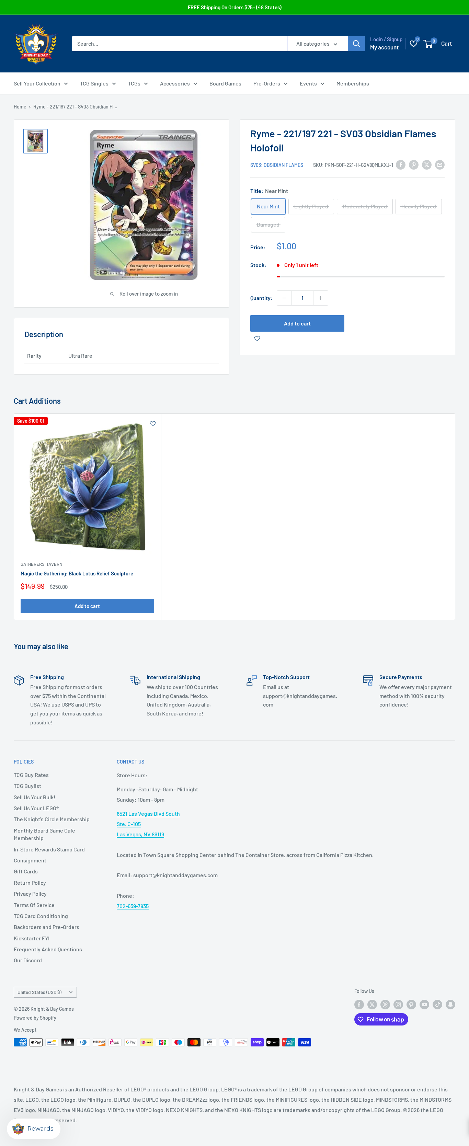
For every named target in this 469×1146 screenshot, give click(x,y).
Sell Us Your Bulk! (34, 797)
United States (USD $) (39, 992)
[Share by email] (440, 164)
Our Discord (28, 960)
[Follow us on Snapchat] (450, 1004)
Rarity (34, 355)
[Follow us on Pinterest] (411, 1004)
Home (20, 107)
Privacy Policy (30, 893)
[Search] (356, 43)
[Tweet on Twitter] (427, 164)
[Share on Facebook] (400, 164)
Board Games (225, 83)
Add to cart (297, 323)
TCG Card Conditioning (41, 916)
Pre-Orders (266, 83)
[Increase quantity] (320, 298)
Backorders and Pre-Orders (46, 927)
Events (308, 83)
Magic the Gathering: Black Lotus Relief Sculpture (77, 573)
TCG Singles (94, 83)
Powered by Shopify (35, 1018)
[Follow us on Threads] (385, 1004)
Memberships (352, 83)
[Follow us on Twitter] (372, 1004)
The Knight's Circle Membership (52, 819)
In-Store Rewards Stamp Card (49, 849)
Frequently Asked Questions (48, 949)
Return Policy (30, 882)
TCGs (134, 83)
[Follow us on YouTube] (424, 1004)
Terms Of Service (34, 905)
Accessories (175, 83)
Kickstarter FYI (31, 938)
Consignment (30, 860)
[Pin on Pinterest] (414, 164)
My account (384, 47)
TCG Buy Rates (31, 774)
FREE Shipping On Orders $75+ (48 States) (235, 7)
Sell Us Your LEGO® (36, 808)
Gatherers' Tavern (41, 563)
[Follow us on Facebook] (359, 1004)
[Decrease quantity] (284, 298)
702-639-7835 (133, 906)
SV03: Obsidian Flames (276, 165)
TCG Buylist (27, 785)
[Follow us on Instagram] (398, 1004)
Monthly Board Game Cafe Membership (44, 834)
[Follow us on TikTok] (437, 1004)
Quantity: (261, 298)
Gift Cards (26, 871)
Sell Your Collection (37, 83)
